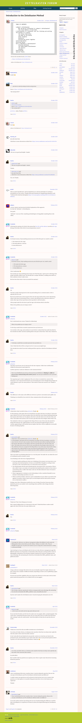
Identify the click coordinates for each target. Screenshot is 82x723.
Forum (10, 8)
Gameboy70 (13, 539)
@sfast (26, 56)
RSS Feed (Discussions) (33, 714)
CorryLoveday (13, 627)
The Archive (61, 46)
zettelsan (12, 691)
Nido (11, 83)
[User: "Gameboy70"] (7, 540)
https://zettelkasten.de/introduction (21, 59)
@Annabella (14, 437)
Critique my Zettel (62, 55)
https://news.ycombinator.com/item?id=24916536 (44, 141)
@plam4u (14, 609)
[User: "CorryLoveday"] (7, 628)
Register (13, 709)
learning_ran (13, 136)
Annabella (12, 224)
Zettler (14, 114)
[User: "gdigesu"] (7, 206)
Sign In (7, 709)
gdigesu (12, 205)
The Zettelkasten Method (64, 38)
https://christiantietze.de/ (27, 62)
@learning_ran (15, 171)
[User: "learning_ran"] (7, 137)
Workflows (61, 45)
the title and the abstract (41, 226)
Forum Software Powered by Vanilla (8, 718)
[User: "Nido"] (7, 84)
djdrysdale (12, 150)
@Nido (13, 103)
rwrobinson (13, 671)
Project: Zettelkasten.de (51, 20)
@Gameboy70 (13, 567)
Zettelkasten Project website (13, 714)
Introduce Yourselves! (63, 58)
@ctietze (12, 111)
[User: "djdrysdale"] (7, 151)
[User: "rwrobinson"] (7, 672)
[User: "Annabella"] (7, 225)
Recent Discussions (63, 29)
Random (60, 56)
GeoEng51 (12, 565)
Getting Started (47, 8)
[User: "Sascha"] (7, 101)
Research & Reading (63, 36)
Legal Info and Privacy (24, 714)
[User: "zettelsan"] (7, 692)
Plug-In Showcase (63, 48)
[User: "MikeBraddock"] (7, 73)
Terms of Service (9, 720)
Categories (61, 27)
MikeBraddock (13, 72)
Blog (35, 8)
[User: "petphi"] (7, 190)
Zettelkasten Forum (41, 3)
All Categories (62, 35)
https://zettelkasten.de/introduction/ (23, 89)
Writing (60, 41)
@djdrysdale (14, 163)
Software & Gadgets (63, 43)
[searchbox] (67, 8)
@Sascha (14, 259)
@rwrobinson (15, 694)
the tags (55, 226)
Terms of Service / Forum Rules (12, 716)
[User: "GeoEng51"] (7, 566)
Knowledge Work (62, 40)
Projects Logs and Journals (64, 51)
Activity (23, 8)
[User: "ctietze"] (8, 21)
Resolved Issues (63, 50)
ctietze (12, 20)
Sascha (12, 100)
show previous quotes (16, 104)
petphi (12, 189)
